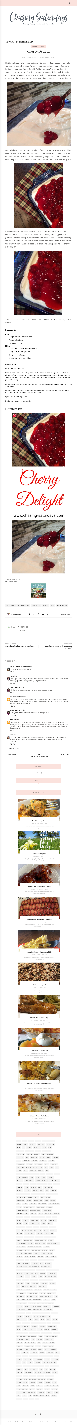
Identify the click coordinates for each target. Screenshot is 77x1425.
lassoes (19, 1359)
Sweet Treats (48, 1309)
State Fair (56, 1306)
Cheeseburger (28, 1240)
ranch (25, 1382)
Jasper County (21, 1174)
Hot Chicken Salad (52, 1270)
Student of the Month (24, 1309)
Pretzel (42, 1293)
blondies (34, 1326)
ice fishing (33, 1356)
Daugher (19, 1256)
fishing (45, 1342)
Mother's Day (38, 1200)
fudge (45, 1346)
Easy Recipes (29, 1150)
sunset (36, 1227)
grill (46, 1349)
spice (43, 1223)
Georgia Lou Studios (61, 1421)
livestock (55, 1359)
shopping (48, 1385)
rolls (54, 1382)
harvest (33, 1187)
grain (26, 1187)
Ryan (42, 1174)
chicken (32, 1144)
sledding (39, 1389)
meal (47, 1366)
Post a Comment (13, 748)
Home (39, 754)
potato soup (49, 1375)
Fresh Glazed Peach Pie (39, 1050)
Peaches (52, 1200)
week (31, 1399)
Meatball (25, 1280)
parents (54, 1372)
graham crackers (62, 605)
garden (42, 1157)
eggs (49, 1184)
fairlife (19, 1342)
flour (52, 1342)
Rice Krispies (21, 1299)
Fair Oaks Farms (51, 1256)
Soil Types (32, 1303)
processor (32, 1379)
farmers (56, 1184)
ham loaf (25, 1352)
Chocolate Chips (52, 1193)
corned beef (32, 1336)
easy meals (41, 1144)
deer (27, 1339)
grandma (33, 1349)
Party (46, 1200)
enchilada (48, 1213)
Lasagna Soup (52, 1273)
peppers (32, 1375)
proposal (50, 1379)
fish (39, 1342)
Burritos (19, 1236)
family (31, 1141)
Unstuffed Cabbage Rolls (39, 985)
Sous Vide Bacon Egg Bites (45, 1303)
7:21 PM (12, 744)
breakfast (34, 1157)
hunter (25, 1356)
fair (46, 1167)
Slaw (53, 1299)
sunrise (29, 1227)
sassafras (25, 1385)
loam (18, 1362)
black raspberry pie (23, 1326)
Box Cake (40, 1233)
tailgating (44, 1227)
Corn (25, 1144)
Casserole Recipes (49, 1236)
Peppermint (42, 1286)
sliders (47, 1389)
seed (32, 1385)
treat (42, 1395)
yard (37, 1399)
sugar (38, 1180)
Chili (25, 1170)
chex (25, 1332)
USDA (31, 1177)
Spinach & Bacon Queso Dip (32, 1306)
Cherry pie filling (23, 605)
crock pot (46, 1141)
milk (26, 1369)
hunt (18, 1356)
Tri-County (28, 1316)
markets (34, 1160)
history (42, 1352)
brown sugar (52, 1326)
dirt (44, 1184)
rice (41, 1190)
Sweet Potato (37, 1309)
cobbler (56, 1332)
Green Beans (21, 1270)
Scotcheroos (37, 1299)
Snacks (25, 1203)
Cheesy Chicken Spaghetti (25, 1243)
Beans (29, 1147)
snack (19, 1392)
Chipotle (46, 1246)
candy (40, 1329)
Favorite (33, 1260)
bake (18, 1323)
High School (40, 1270)
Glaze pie (35, 1263)
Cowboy (51, 1250)
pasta (51, 1167)
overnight (46, 1372)
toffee (35, 1395)
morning (53, 1369)
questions (43, 1160)
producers (41, 1379)
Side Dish (46, 1299)
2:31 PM (12, 693)
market (19, 1366)
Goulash (48, 1263)
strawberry (20, 1227)
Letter (27, 1276)
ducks (41, 1213)
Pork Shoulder (32, 1293)
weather (52, 1227)
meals (19, 1220)
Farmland (20, 1260)
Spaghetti (33, 1203)
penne (26, 1375)
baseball (42, 1323)
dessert (45, 605)
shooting (39, 1385)
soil (24, 1392)
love (24, 1362)
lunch (30, 1362)
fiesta (33, 1342)
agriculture (38, 1164)
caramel (54, 1329)
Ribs (56, 1296)
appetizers (26, 1160)
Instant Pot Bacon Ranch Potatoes (39, 1083)
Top (71, 1421)
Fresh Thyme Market (23, 1263)
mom (46, 1369)
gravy (40, 1349)
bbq (27, 1157)
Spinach (19, 1306)
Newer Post (11, 754)
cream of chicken (22, 1213)
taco (47, 1190)
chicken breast (47, 1332)
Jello (26, 1273)
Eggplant (40, 1256)
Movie (27, 1283)
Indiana (19, 1273)
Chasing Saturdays (22, 1421)
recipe (25, 1141)
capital (47, 1329)
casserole (50, 1154)
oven (40, 1187)
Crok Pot (37, 1253)
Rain (41, 1296)
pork (18, 1147)
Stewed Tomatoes (22, 1177)
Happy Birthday (45, 1197)
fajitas (26, 1342)
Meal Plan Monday (11, 582)
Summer (36, 1154)
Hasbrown (30, 1270)
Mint (41, 1280)
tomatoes (56, 1157)
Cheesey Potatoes (40, 1240)
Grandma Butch (22, 1266)
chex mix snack (34, 1332)
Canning (53, 1190)
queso (19, 1382)
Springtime (46, 1306)
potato (19, 1223)
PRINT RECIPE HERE (13, 409)
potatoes (19, 1190)
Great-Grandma (34, 1266)
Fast (27, 1260)
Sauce (29, 1299)
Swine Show (20, 1313)
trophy (54, 1395)
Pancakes (25, 1286)
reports (35, 1190)
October (52, 1283)
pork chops (52, 1220)
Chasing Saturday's (38, 1193)
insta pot (20, 1180)
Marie (40, 1276)
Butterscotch (29, 1236)
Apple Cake (37, 1230)
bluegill (42, 1326)
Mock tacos (48, 1280)
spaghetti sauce (34, 1223)
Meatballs (34, 1280)
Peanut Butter (54, 1180)
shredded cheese (22, 1389)
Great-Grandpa (46, 1266)
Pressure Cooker (33, 1174)
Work (42, 1319)
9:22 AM (12, 706)
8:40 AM (12, 672)
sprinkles (41, 1392)
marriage (27, 1366)
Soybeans (49, 1174)
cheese (38, 1141)
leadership (27, 1359)
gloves (51, 1346)
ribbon (40, 1382)
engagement (49, 1339)
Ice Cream (29, 1164)
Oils (18, 1286)
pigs (57, 1167)
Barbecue (53, 1230)
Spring (57, 1174)
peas (32, 1220)
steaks (56, 1392)
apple (48, 1319)
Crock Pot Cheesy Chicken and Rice (39, 952)
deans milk (20, 1339)
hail (18, 1352)
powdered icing (22, 1379)
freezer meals (29, 1346)
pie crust (43, 1220)
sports (50, 1223)
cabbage (49, 1207)
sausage (51, 1160)
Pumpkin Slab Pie (32, 1296)
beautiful (56, 1323)
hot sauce (50, 1352)
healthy (41, 1217)
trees (48, 1395)
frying (38, 1346)
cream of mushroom (51, 1336)
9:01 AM (12, 683)
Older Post (66, 754)
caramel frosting (22, 1210)
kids (49, 1147)
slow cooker (46, 1150)
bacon (38, 1177)
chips (39, 1184)
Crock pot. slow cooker (24, 1253)
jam (40, 1356)
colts (46, 1164)
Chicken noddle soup (34, 1246)
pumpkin (27, 1190)
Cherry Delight (38, 46)
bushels (25, 1329)
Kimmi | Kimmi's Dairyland (19, 667)
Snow (18, 1160)
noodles (25, 1220)
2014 (18, 1230)
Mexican (29, 1154)
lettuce (47, 1359)
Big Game (19, 1233)
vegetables (20, 1164)
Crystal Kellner (16, 614)
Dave (36, 1197)
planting (40, 1375)
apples (55, 1319)
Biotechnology (29, 1233)
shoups (55, 1385)
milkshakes (33, 1369)
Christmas (33, 1170)
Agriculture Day (27, 1230)
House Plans (21, 1200)
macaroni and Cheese (49, 1362)
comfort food (21, 1336)
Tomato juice (42, 1203)
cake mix (33, 1329)
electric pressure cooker (34, 1167)
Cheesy (50, 1240)
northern (37, 1372)
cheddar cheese (35, 1210)
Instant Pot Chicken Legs (39, 1018)
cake (43, 1177)
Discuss (32, 1256)
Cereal (19, 1240)
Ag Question (50, 1144)
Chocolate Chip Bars (23, 1250)
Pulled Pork (51, 1293)
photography (48, 1187)
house (57, 1352)
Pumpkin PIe (20, 1296)
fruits (27, 1217)
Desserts (45, 1180)
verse (25, 1399)
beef (43, 1154)
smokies (54, 1389)
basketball (40, 1207)
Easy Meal (20, 1150)
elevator (39, 1339)
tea (30, 1395)
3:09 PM (12, 731)
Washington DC (54, 1203)
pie (37, 1220)
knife (56, 1356)
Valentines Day (21, 1319)
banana (34, 1323)
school (19, 1170)
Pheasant (38, 1289)
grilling (34, 1217)
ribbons (47, 1382)
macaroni (38, 1362)
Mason (29, 1200)
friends (56, 1213)
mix (41, 1369)
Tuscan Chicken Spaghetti (42, 1316)
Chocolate (20, 1157)
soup (48, 1157)
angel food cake (29, 1207)
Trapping (19, 1316)
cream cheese (36, 605)
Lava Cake (20, 1276)
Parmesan (33, 1286)
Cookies (40, 1170)
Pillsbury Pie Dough (50, 1289)
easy (44, 1147)
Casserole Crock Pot (23, 1193)
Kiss (36, 1273)
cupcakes (33, 1213)
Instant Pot (37, 1147)
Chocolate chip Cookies (39, 1250)
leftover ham (38, 1359)
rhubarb (32, 1382)
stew (18, 1395)
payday (19, 1375)
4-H (24, 1147)
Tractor (54, 1313)
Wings (36, 1319)
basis (49, 1323)
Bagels (46, 1230)
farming (19, 1187)
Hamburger (20, 1154)
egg (33, 1339)
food (52, 605)
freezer (19, 1346)
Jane (11, 735)
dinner (37, 1150)
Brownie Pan (49, 1233)
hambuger (33, 1352)
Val (11, 676)
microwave (54, 1366)
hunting (50, 1177)
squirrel (49, 1392)
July (31, 1273)
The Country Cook (16, 697)
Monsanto (20, 1283)
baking (26, 1184)
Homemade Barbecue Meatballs (39, 886)
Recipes (19, 1184)
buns (18, 1329)
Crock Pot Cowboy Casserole (39, 821)
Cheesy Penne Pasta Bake (39, 1116)
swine (24, 1395)
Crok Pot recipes (47, 1253)
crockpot (54, 1164)
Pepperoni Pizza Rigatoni (25, 1289)
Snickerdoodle (21, 1303)
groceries (53, 1349)
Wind (30, 1319)
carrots (19, 1332)
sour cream (31, 1392)
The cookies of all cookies (41, 1313)
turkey (19, 1399)
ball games (26, 1323)
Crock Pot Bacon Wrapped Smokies (39, 919)
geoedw (13, 719)
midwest (19, 1369)
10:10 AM (13, 715)
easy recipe (20, 1167)
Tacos (28, 1313)
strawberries (29, 1180)
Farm (52, 1141)
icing (48, 1217)
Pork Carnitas (21, 1293)
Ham (47, 1170)
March (34, 1276)
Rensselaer (48, 1296)
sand (18, 1385)
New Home (35, 1283)
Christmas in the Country (25, 1197)
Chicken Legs (21, 1246)
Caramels (39, 1236)
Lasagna (42, 1273)
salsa (25, 1223)
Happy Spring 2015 (39, 854)
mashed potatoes (37, 1366)
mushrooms (28, 1372)
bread (33, 1184)
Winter (19, 1207)
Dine (26, 1256)
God (41, 1263)
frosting (19, 1217)
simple (32, 1389)
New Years (44, 1283)
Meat (18, 1280)
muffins (19, 1372)
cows (40, 1336)
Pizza (18, 1203)
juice (54, 1217)
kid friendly (48, 1356)
